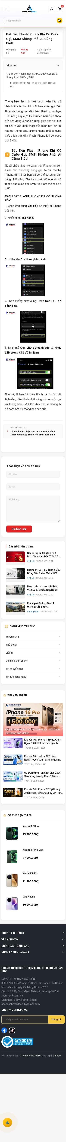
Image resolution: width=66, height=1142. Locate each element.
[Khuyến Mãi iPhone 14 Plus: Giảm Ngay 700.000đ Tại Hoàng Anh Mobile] (13, 745)
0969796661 (21, 999)
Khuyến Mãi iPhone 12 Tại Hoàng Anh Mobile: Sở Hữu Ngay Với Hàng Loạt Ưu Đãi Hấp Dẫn (43, 791)
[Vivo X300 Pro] (12, 880)
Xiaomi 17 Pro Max (33, 849)
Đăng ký (56, 1019)
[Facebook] (4, 1030)
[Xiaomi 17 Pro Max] (12, 856)
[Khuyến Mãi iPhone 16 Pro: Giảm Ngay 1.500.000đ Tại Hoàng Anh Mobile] (33, 719)
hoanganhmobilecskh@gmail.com (20, 1004)
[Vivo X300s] (12, 904)
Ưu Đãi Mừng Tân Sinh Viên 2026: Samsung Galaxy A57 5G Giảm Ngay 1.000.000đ (42, 774)
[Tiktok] (12, 1030)
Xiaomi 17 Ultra (31, 826)
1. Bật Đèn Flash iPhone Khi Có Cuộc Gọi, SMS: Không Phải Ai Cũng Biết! (32, 75)
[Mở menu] (6, 9)
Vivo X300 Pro (30, 873)
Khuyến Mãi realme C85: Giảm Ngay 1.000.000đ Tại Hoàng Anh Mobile (42, 758)
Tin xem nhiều (17, 695)
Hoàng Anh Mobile (31, 1055)
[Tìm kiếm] (59, 20)
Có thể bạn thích (19, 815)
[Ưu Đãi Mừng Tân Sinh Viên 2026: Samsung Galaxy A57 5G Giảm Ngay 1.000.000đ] (13, 778)
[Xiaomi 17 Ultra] (12, 833)
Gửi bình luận (19, 529)
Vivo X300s (29, 896)
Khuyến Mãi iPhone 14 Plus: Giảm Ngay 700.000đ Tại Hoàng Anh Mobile (42, 741)
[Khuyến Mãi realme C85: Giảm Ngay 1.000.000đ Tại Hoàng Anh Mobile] (13, 761)
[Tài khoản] (51, 9)
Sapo (58, 1055)
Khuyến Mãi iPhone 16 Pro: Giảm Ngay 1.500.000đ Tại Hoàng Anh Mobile (32, 731)
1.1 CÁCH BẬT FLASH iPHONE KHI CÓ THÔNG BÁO (33, 85)
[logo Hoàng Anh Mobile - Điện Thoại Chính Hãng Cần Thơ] (29, 9)
